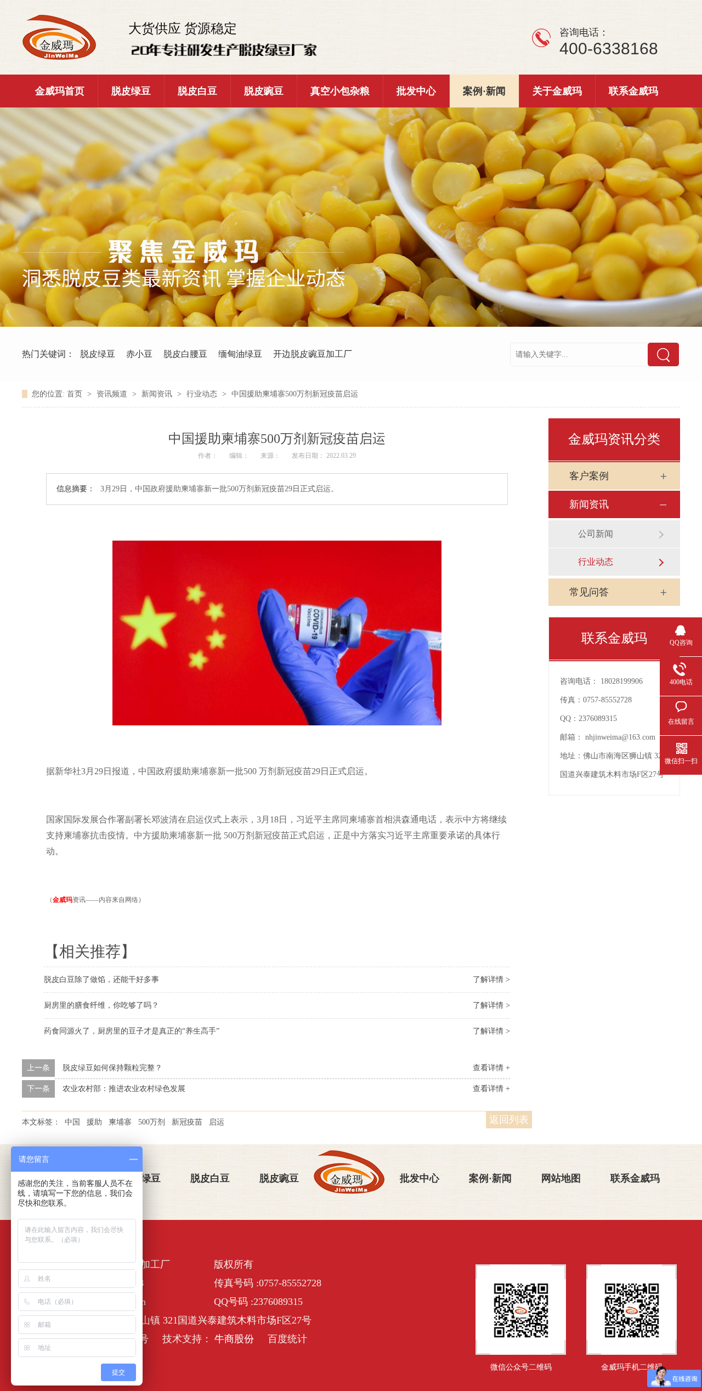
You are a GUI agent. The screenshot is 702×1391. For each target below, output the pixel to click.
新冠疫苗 (187, 1122)
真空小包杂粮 (340, 91)
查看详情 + (491, 1068)
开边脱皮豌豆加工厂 (312, 354)
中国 (72, 1122)
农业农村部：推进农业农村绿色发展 (124, 1089)
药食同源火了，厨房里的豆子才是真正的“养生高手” (131, 1031)
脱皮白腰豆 (185, 354)
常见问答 (589, 592)
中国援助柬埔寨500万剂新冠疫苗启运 (294, 394)
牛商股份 (234, 1338)
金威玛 (62, 900)
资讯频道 (113, 394)
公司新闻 (595, 533)
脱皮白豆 (197, 91)
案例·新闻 (484, 91)
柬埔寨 (120, 1122)
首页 (75, 394)
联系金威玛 (633, 91)
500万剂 (151, 1122)
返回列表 (509, 1119)
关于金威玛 (557, 91)
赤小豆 (139, 354)
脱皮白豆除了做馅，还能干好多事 (101, 979)
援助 (94, 1122)
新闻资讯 (157, 394)
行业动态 (202, 394)
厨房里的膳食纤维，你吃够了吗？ (101, 1005)
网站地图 (561, 1178)
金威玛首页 (59, 91)
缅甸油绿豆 (240, 354)
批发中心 (416, 91)
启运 (216, 1122)
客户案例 (589, 475)
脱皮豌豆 (264, 91)
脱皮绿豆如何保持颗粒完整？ (112, 1068)
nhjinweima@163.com (620, 737)
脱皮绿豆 (131, 91)
